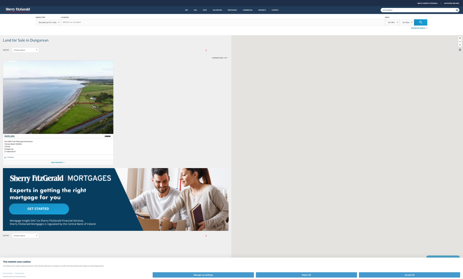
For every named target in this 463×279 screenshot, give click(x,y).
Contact (275, 10)
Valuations (217, 10)
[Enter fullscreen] (460, 50)
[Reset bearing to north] (460, 45)
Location (65, 17)
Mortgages (232, 10)
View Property (57, 162)
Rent (205, 10)
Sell (195, 10)
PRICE (387, 17)
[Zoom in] (460, 38)
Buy (186, 10)
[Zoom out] (460, 41)
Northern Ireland (451, 3)
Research (262, 10)
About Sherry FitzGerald (427, 3)
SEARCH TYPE (40, 17)
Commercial (248, 10)
